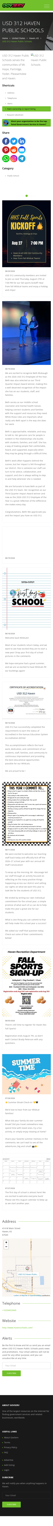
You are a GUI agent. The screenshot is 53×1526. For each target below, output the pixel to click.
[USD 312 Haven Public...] (27, 1268)
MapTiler (24, 1295)
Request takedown (15, 115)
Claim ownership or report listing (21, 109)
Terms (7, 1442)
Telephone (12, 98)
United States (18, 38)
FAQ (6, 1452)
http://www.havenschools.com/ (17, 1327)
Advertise (8, 1460)
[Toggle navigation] (47, 6)
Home (5, 38)
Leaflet (16, 1295)
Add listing (9, 1465)
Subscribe (11, 1373)
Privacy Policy (10, 1447)
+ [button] (6, 1242)
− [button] (6, 1247)
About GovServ (11, 1437)
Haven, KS (34, 38)
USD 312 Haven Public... (28, 1274)
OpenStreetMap (35, 1295)
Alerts (9, 103)
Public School (13, 175)
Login (6, 1470)
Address (10, 92)
